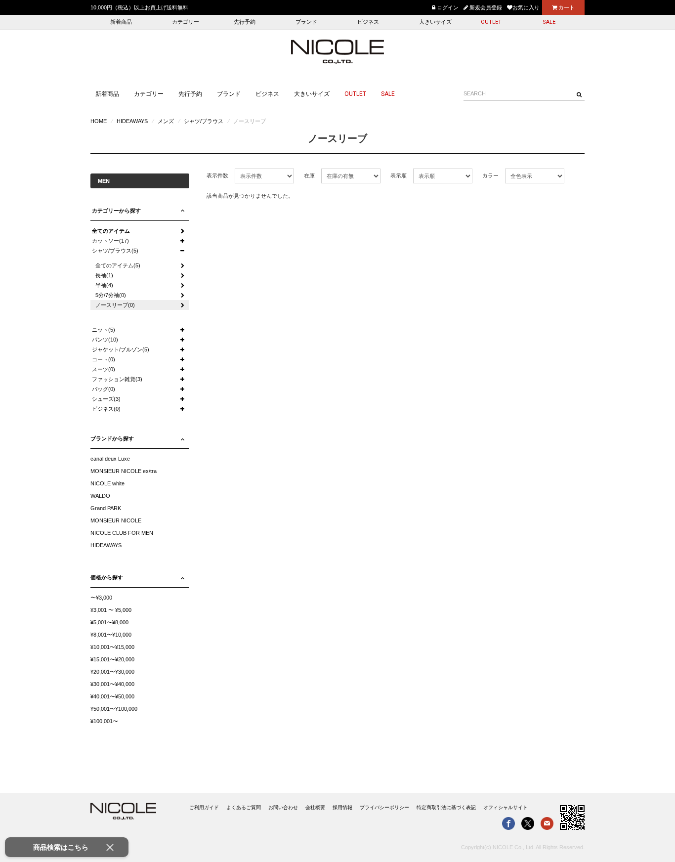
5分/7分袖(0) (110, 295)
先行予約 (244, 22)
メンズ (166, 121)
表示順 (398, 175)
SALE (549, 22)
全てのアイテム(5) (117, 265)
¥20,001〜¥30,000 (112, 672)
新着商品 (121, 22)
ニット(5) (103, 330)
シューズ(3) (106, 399)
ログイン (447, 7)
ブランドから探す (112, 438)
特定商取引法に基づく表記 (446, 807)
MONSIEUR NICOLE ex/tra (123, 471)
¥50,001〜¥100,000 (113, 709)
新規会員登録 (485, 7)
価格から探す (106, 577)
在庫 (309, 175)
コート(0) (103, 359)
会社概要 (315, 807)
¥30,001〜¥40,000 (112, 684)
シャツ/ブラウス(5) (115, 251)
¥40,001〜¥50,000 (112, 696)
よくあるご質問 (243, 807)
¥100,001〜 (104, 721)
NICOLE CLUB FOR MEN (121, 533)
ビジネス (368, 22)
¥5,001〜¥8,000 (109, 622)
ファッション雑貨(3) (117, 379)
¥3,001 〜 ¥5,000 (110, 610)
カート (566, 7)
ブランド (306, 22)
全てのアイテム (111, 231)
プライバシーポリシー (384, 807)
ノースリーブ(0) (115, 305)
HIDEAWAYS (132, 121)
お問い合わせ (283, 807)
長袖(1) (104, 275)
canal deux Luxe (110, 459)
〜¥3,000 (101, 598)
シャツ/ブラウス (203, 121)
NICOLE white (107, 483)
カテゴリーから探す (116, 211)
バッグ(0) (103, 389)
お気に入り (526, 7)
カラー (490, 175)
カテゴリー (185, 22)
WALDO (100, 496)
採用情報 (342, 807)
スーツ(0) (103, 369)
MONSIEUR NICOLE (115, 520)
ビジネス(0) (106, 409)
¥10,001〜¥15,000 (112, 647)
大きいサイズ (435, 22)
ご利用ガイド (204, 807)
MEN (104, 181)
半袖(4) (104, 285)
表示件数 (217, 175)
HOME (98, 121)
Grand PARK (105, 508)
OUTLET (491, 22)
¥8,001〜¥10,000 (110, 635)
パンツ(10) (105, 340)
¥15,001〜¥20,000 (112, 659)
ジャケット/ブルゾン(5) (120, 349)
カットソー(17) (110, 241)
